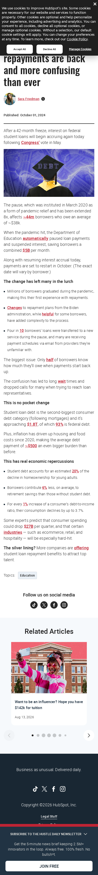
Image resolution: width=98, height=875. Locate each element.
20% (75, 471)
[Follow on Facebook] (54, 605)
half (50, 359)
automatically (36, 238)
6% (44, 487)
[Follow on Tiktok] (34, 605)
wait (62, 381)
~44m (28, 216)
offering (81, 547)
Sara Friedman (28, 99)
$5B (26, 250)
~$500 (31, 445)
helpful (48, 314)
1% (25, 504)
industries (13, 532)
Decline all (49, 49)
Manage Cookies (80, 49)
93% (59, 424)
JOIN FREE (49, 866)
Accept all (19, 49)
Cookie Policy (77, 39)
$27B (29, 526)
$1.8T (32, 424)
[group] (49, 683)
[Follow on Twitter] (44, 605)
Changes (14, 307)
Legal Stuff (49, 816)
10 (22, 330)
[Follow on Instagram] (64, 605)
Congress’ (30, 142)
